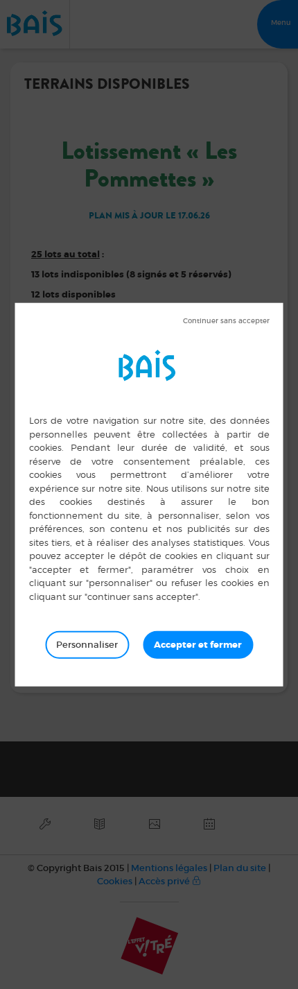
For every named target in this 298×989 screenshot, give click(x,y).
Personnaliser (87, 645)
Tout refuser (226, 321)
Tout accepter (198, 645)
